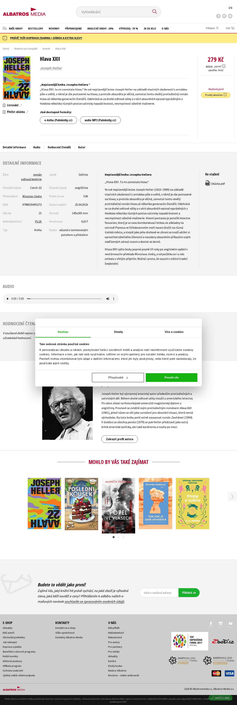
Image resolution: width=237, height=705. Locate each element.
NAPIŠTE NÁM (222, 697)
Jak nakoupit (10, 642)
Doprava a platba (12, 646)
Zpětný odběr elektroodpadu (19, 675)
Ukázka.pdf (215, 183)
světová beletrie (31, 179)
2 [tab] (119, 537)
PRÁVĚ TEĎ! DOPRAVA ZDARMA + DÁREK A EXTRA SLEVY (46, 38)
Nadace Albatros (117, 670)
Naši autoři (8, 632)
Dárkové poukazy (12, 661)
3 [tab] (124, 537)
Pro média (113, 651)
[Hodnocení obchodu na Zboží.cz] (221, 640)
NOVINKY (54, 28)
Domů (6, 48)
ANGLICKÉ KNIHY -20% (100, 28)
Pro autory (114, 642)
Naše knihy (15, 28)
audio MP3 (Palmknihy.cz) (100, 120)
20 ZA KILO (150, 28)
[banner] (24, 8)
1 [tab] (114, 537)
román (37, 174)
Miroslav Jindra (32, 196)
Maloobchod (115, 637)
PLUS (38, 221)
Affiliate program (12, 666)
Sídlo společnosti (64, 632)
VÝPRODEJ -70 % (128, 28)
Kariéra (112, 661)
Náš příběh (114, 628)
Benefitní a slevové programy (19, 651)
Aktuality (7, 628)
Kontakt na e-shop (65, 628)
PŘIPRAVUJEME (73, 28)
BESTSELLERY (35, 28)
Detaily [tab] (118, 331)
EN (230, 8)
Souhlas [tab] (63, 331)
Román (46, 48)
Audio (36, 147)
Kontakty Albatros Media (69, 637)
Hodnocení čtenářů (59, 147)
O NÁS (165, 28)
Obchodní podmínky (14, 637)
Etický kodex (115, 666)
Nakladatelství (116, 632)
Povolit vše (171, 377)
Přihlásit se (189, 593)
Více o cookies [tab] (174, 331)
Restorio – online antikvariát (123, 675)
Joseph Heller (51, 68)
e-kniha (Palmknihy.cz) (58, 120)
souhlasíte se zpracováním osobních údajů (94, 601)
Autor (81, 147)
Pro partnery (115, 646)
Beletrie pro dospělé (25, 48)
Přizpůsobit (115, 377)
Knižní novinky (10, 656)
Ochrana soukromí (13, 670)
